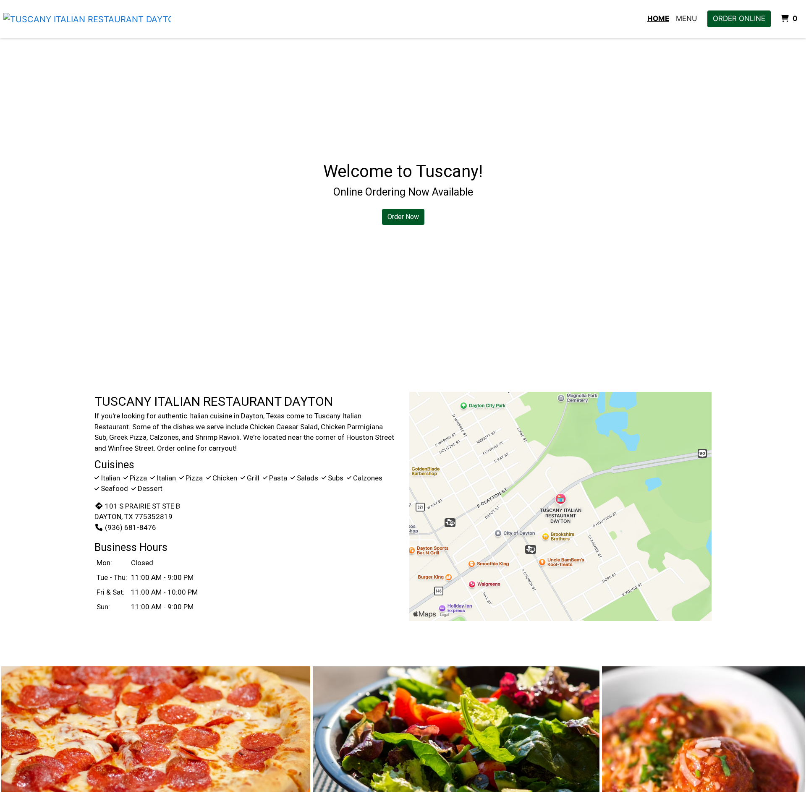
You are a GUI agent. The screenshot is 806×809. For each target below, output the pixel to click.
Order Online (739, 18)
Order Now (403, 217)
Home (658, 18)
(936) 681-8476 (130, 527)
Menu (686, 18)
